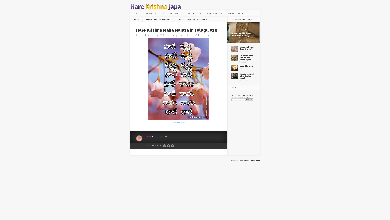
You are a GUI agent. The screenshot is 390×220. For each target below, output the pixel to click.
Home (136, 13)
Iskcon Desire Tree (252, 161)
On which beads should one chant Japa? (247, 58)
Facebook (168, 146)
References (197, 13)
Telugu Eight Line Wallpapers (159, 19)
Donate (240, 13)
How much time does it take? (247, 48)
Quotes (187, 13)
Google (164, 146)
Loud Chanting (246, 66)
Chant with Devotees (148, 13)
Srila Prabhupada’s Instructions (170, 13)
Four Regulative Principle (213, 13)
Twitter (172, 146)
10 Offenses (229, 13)
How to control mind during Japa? (247, 76)
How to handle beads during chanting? (241, 34)
